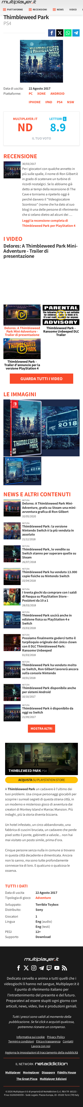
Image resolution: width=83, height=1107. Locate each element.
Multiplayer (13, 1072)
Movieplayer (31, 1072)
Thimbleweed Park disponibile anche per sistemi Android (49, 690)
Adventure (43, 897)
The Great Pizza (26, 1079)
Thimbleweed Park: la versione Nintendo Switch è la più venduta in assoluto (48, 530)
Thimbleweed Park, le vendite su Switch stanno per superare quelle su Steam (49, 553)
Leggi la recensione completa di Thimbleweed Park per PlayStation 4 (48, 223)
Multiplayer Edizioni (53, 1079)
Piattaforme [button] (15, 9)
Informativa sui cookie (30, 1037)
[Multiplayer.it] (19, 2)
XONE (41, 93)
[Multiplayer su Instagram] (33, 967)
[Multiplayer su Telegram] (41, 967)
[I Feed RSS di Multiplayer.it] (64, 967)
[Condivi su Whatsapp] (68, 33)
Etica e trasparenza (48, 1041)
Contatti (68, 1041)
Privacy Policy (56, 1037)
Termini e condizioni (21, 1041)
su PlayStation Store (41, 780)
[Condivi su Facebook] (51, 33)
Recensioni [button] (40, 9)
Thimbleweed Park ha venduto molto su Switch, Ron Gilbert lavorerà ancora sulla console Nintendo (50, 669)
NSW (70, 102)
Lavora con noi (40, 1046)
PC (31, 93)
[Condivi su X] (59, 33)
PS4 (59, 102)
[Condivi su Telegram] (76, 33)
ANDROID (57, 93)
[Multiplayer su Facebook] (18, 967)
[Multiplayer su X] (26, 967)
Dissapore (48, 1072)
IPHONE (35, 102)
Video (73, 9)
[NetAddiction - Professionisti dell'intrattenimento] (51, 1064)
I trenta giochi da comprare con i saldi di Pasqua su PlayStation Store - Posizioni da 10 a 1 (49, 596)
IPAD (48, 102)
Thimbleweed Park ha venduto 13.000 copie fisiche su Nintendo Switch (49, 574)
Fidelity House (66, 1072)
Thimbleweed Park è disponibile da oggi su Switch (47, 710)
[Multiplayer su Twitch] (49, 967)
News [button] (60, 9)
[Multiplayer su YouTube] (56, 967)
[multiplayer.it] (41, 959)
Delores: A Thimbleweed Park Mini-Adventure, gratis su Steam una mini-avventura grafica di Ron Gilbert (49, 507)
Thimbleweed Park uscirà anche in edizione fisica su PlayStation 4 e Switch (47, 619)
